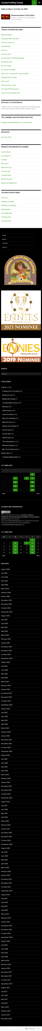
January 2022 (5, 782)
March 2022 (5, 774)
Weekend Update (8, 445)
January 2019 (5, 922)
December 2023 (6, 693)
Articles (3, 387)
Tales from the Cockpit (8, 85)
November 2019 (6, 883)
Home (4, 235)
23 (32, 486)
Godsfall (4, 160)
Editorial (5, 407)
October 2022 (6, 747)
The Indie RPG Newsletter (10, 89)
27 (15, 490)
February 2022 (6, 778)
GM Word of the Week (8, 205)
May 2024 (4, 674)
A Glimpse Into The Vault (10, 391)
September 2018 (6, 937)
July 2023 (4, 712)
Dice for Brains (6, 152)
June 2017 (4, 995)
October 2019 (6, 887)
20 (15, 486)
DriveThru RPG (6, 137)
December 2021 (6, 786)
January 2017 (5, 1015)
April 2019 (4, 910)
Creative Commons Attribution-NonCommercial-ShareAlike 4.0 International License (20, 517)
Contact (5, 243)
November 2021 (6, 790)
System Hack (6, 430)
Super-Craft (5, 81)
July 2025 (4, 619)
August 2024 (5, 662)
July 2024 (4, 666)
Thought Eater (6, 175)
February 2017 (6, 1011)
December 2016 (6, 1018)
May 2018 (4, 953)
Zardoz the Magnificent (9, 183)
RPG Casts (5, 163)
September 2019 (6, 891)
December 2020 (6, 833)
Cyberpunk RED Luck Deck (10, 38)
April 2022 (4, 771)
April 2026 (4, 585)
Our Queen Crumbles (8, 69)
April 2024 (4, 678)
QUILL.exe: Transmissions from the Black (15, 73)
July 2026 (4, 573)
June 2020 (4, 856)
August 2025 (5, 616)
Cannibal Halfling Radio (10, 457)
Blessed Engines (6, 35)
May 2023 (4, 720)
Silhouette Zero (6, 167)
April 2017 (4, 1003)
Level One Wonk (7, 414)
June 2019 (4, 902)
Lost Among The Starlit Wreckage (12, 58)
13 (15, 482)
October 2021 (6, 794)
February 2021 (6, 825)
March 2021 (5, 821)
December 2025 (6, 600)
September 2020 (6, 844)
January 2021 (5, 829)
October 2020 (6, 840)
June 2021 (4, 809)
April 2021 (4, 817)
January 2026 (5, 596)
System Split (6, 434)
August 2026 (5, 569)
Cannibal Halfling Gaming (12, 2)
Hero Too (4, 50)
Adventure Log (7, 395)
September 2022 (6, 751)
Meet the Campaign (9, 418)
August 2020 (5, 848)
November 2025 (6, 604)
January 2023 (5, 736)
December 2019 (6, 879)
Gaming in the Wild (7, 201)
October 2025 (6, 608)
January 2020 (5, 875)
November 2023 (6, 697)
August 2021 (5, 802)
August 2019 (5, 895)
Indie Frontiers (7, 410)
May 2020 (4, 860)
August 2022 (5, 755)
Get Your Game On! (8, 42)
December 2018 (6, 926)
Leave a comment (16, 19)
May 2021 (4, 813)
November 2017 (6, 976)
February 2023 (6, 732)
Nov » (38, 493)
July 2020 (4, 852)
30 (32, 490)
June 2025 (4, 623)
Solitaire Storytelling (9, 426)
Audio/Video (5, 453)
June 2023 (4, 716)
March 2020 (5, 867)
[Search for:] (21, 374)
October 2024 (6, 654)
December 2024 (6, 647)
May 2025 (4, 627)
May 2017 (4, 999)
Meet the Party (7, 422)
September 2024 (6, 658)
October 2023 (6, 701)
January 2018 (5, 968)
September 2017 (6, 984)
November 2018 (6, 929)
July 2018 (4, 945)
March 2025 (5, 635)
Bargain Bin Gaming (8, 399)
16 (32, 482)
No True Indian (6, 66)
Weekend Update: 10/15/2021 (23, 15)
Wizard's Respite (6, 179)
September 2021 (6, 798)
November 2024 (6, 650)
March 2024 (5, 681)
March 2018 (5, 960)
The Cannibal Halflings (28, 18)
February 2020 (6, 871)
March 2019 (5, 914)
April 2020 (4, 864)
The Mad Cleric (6, 217)
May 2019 (4, 906)
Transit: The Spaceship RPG (10, 93)
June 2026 (4, 577)
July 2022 (4, 759)
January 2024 (5, 689)
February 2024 (6, 685)
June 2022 (4, 763)
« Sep (3, 493)
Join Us (4, 247)
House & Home (6, 54)
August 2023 (5, 709)
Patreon (17, 107)
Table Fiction (6, 438)
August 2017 (5, 987)
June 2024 (4, 670)
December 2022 (6, 740)
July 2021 (4, 805)
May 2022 (4, 767)
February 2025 (6, 639)
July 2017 (4, 991)
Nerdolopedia (5, 209)
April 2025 (4, 631)
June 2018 (4, 949)
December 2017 (6, 972)
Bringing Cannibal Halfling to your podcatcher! (16, 122)
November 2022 (6, 743)
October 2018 (6, 933)
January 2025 (5, 643)
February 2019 (6, 918)
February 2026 (6, 592)
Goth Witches (6, 46)
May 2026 (4, 581)
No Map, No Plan (6, 62)
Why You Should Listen (10, 449)
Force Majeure (6, 156)
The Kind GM (5, 171)
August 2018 (5, 941)
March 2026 (5, 588)
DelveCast (4, 198)
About (4, 239)
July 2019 (4, 898)
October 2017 (6, 980)
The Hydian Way (6, 213)
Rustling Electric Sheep (9, 77)
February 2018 (6, 964)
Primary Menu (39, 2)
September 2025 (6, 612)
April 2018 (4, 957)
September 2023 (6, 705)
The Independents (8, 441)
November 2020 (6, 836)
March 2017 (5, 1007)
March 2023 (5, 728)
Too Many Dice (6, 221)
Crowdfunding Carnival (10, 403)
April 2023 (4, 724)
